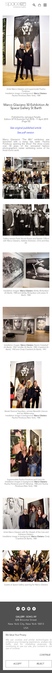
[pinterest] (18, 608)
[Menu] (45, 5)
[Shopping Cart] (39, 5)
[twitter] (23, 608)
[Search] (34, 5)
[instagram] (28, 608)
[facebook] (34, 608)
